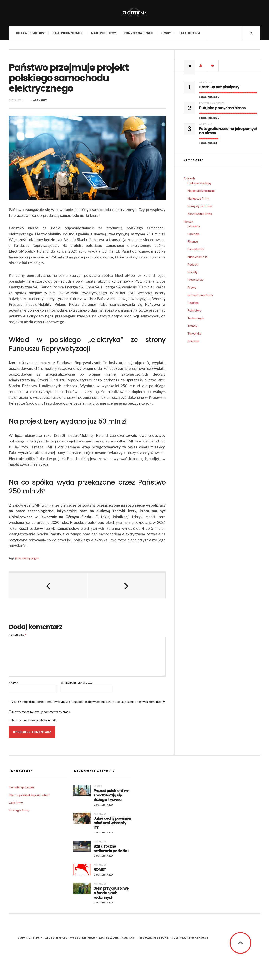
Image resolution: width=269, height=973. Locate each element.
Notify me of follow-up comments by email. (41, 712)
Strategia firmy (19, 810)
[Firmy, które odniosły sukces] (134, 13)
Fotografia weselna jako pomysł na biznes (228, 131)
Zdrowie (193, 341)
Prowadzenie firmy (200, 295)
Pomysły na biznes (138, 33)
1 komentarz (208, 143)
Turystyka (194, 333)
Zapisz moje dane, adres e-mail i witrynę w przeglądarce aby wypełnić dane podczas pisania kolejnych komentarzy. (88, 701)
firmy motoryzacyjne (27, 558)
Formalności (195, 249)
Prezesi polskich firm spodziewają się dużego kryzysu (111, 795)
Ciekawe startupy (30, 33)
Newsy (165, 33)
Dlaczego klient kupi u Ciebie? (29, 795)
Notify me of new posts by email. (34, 720)
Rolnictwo (194, 310)
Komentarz (17, 635)
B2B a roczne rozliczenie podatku (111, 848)
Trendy (192, 325)
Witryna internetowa (76, 683)
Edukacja (193, 226)
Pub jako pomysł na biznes (222, 108)
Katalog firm (189, 33)
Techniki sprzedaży (22, 787)
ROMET (100, 869)
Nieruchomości (197, 256)
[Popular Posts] (189, 66)
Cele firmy (16, 802)
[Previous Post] (48, 585)
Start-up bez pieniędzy (219, 87)
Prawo (191, 287)
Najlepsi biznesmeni (67, 33)
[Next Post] (126, 585)
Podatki (192, 264)
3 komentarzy (209, 97)
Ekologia (193, 233)
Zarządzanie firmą (199, 213)
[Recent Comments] (213, 66)
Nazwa (13, 683)
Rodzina (193, 302)
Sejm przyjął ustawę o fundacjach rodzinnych (111, 893)
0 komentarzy (104, 804)
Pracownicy (195, 279)
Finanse (192, 241)
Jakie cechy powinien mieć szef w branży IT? (112, 823)
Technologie (195, 318)
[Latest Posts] (201, 66)
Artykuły (40, 100)
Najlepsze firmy (103, 33)
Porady (192, 272)
